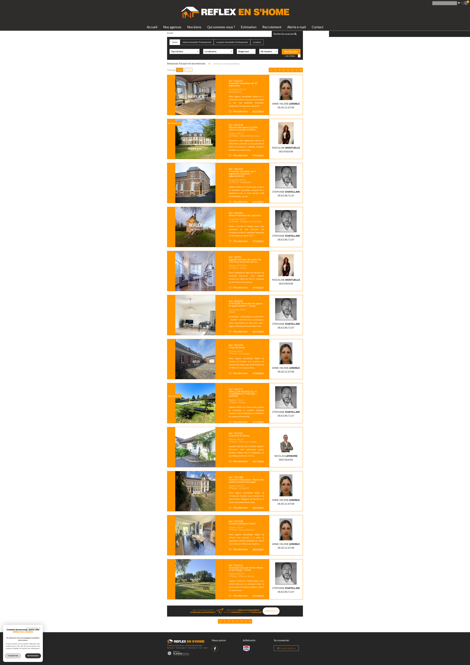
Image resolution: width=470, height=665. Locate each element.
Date (188, 69)
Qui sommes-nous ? (221, 27)
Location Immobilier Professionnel (232, 42)
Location (257, 42)
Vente (174, 42)
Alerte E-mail (296, 27)
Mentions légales (181, 648)
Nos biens (194, 27)
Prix (180, 69)
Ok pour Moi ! (33, 656)
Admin (206, 648)
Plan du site (170, 648)
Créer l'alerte (271, 611)
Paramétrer (13, 656)
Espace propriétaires (288, 648)
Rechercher (291, 51)
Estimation (248, 27)
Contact (317, 27)
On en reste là (32, 628)
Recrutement (271, 27)
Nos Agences (172, 27)
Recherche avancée (284, 33)
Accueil (152, 27)
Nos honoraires (192, 648)
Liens (200, 648)
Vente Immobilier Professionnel (196, 42)
